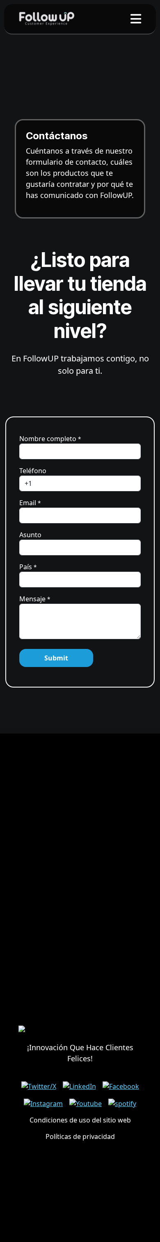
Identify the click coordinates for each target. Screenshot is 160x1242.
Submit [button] (56, 657)
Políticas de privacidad (80, 1136)
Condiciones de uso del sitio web (80, 1120)
